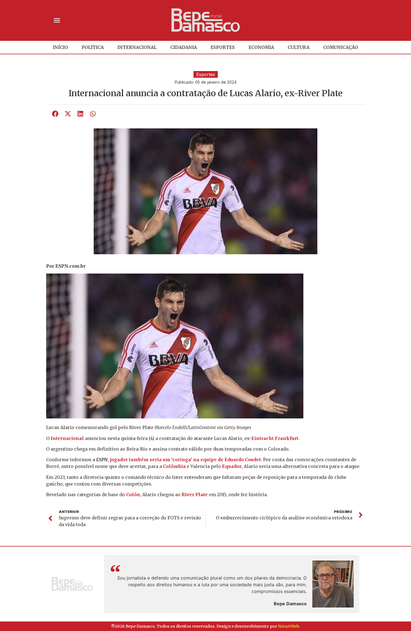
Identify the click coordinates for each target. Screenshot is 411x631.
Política (93, 47)
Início (60, 47)
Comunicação (340, 47)
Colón (133, 494)
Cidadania (183, 47)
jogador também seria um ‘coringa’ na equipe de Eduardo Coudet (185, 459)
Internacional (137, 47)
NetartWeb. (289, 626)
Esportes (223, 47)
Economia (261, 47)
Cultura (299, 47)
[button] (57, 20)
